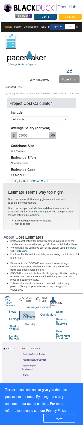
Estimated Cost (23, 169)
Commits (45, 307)
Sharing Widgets (14, 327)
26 (69, 70)
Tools (43, 26)
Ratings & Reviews (61, 321)
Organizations (31, 26)
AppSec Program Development (29, 367)
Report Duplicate (28, 64)
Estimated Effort (23, 157)
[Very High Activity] (30, 55)
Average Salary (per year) (30, 127)
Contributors (45, 314)
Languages (30, 307)
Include (17, 112)
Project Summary (10, 304)
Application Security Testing (33, 354)
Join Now (70, 17)
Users (59, 312)
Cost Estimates (29, 315)
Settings (13, 64)
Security (30, 324)
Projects (7, 26)
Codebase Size (22, 145)
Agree (59, 418)
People (18, 26)
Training (26, 375)
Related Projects (14, 337)
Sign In (45, 17)
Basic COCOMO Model (35, 181)
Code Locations (36, 211)
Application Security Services (34, 360)
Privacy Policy (56, 410)
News (12, 311)
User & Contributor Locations (61, 334)
